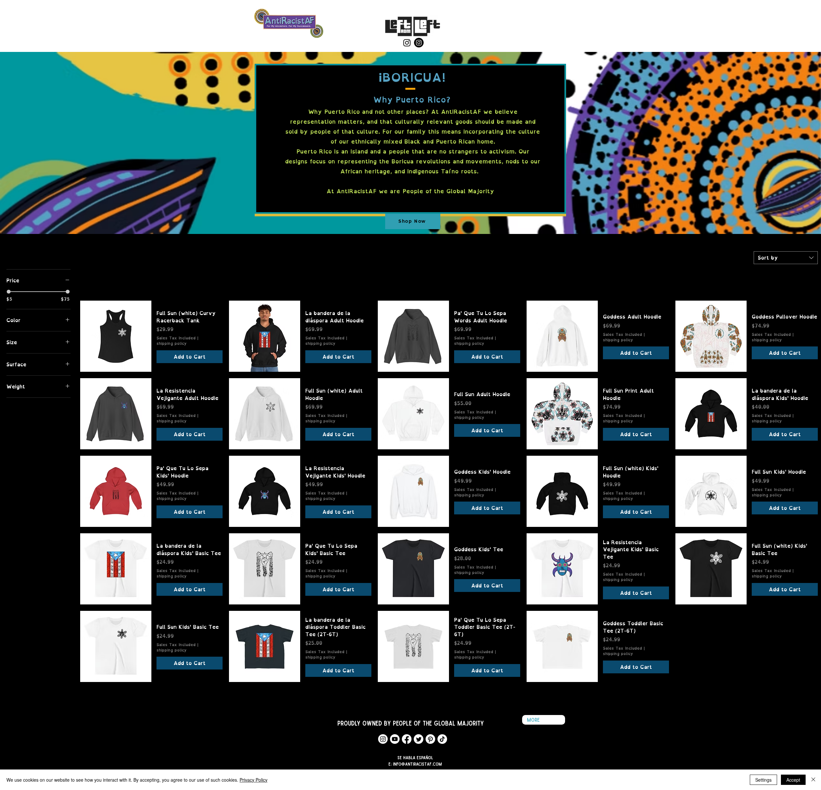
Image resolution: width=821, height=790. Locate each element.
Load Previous (449, 285)
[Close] (813, 780)
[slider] (9, 291)
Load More (449, 697)
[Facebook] (406, 739)
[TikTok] (442, 739)
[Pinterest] (430, 739)
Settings (763, 780)
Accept (793, 780)
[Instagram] (407, 42)
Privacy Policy (253, 780)
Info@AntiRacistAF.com (417, 763)
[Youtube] (395, 739)
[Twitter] (418, 739)
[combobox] (786, 257)
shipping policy (172, 343)
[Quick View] (115, 336)
